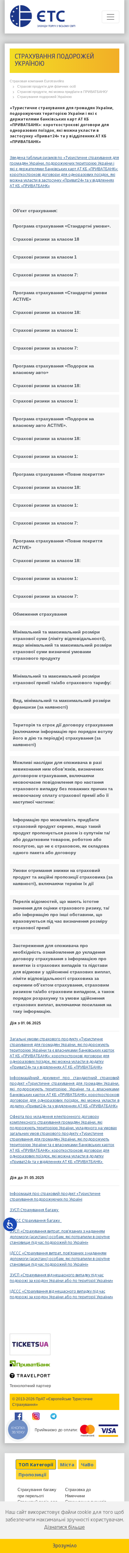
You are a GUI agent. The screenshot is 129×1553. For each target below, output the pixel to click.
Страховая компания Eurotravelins (37, 81)
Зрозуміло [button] (65, 1546)
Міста (67, 1464)
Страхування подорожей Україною (44, 97)
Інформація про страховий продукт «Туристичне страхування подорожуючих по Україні (55, 1196)
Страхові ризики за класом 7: (45, 274)
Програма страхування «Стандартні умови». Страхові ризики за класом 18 (62, 232)
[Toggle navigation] (110, 17)
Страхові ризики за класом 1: (45, 330)
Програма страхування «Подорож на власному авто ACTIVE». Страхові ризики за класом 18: (53, 428)
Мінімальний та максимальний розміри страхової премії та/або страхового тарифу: (62, 679)
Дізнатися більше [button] (64, 1527)
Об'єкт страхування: (35, 210)
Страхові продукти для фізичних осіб (46, 86)
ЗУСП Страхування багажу (34, 1209)
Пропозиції (32, 1474)
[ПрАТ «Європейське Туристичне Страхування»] (42, 16)
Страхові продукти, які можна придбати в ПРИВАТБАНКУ (62, 92)
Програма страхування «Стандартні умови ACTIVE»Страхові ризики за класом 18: (60, 302)
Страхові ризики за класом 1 (45, 256)
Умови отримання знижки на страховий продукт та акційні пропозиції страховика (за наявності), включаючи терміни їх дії (63, 877)
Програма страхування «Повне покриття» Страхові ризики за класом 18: (59, 481)
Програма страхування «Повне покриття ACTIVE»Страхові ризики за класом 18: (57, 550)
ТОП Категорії (35, 1464)
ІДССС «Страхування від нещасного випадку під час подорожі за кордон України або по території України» (61, 1294)
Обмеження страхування (40, 614)
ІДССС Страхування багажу (36, 1220)
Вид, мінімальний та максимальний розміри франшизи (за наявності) (62, 704)
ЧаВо (87, 1464)
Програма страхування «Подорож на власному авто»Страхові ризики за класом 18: (53, 375)
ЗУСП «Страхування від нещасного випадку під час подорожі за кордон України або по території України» (61, 1277)
